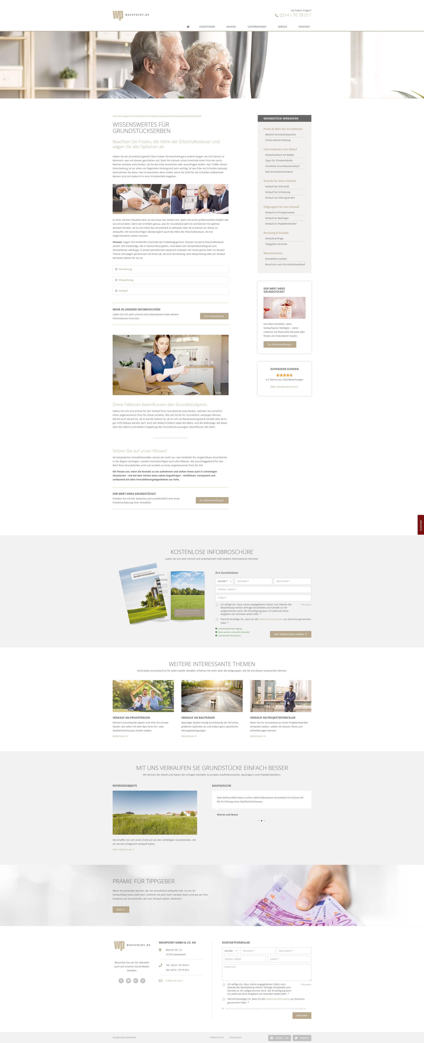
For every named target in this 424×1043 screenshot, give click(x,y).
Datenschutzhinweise (271, 619)
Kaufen (231, 26)
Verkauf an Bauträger (198, 717)
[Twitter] (128, 980)
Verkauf (123, 290)
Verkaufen (141, 116)
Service (282, 26)
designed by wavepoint (124, 1037)
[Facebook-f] (121, 980)
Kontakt (304, 26)
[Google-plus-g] (135, 980)
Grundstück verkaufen (158, 116)
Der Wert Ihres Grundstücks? (274, 290)
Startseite (117, 116)
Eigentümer (207, 26)
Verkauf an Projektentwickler (272, 717)
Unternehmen (257, 26)
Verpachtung (126, 279)
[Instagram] (142, 980)
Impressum (235, 1037)
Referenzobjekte (125, 786)
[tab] (171, 269)
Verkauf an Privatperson (131, 717)
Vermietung (125, 269)
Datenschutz (217, 1037)
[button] (214, 316)
